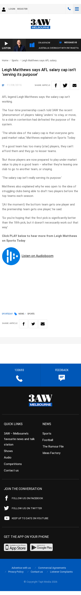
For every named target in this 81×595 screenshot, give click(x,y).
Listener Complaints (61, 571)
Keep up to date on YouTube (30, 518)
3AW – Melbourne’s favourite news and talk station (19, 439)
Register (22, 9)
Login (12, 9)
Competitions (13, 464)
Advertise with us (21, 567)
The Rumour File (53, 446)
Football (47, 440)
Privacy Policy (15, 571)
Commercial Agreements (52, 567)
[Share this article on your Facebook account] (55, 85)
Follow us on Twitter (27, 508)
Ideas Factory (51, 453)
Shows (8, 451)
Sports (15, 60)
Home (5, 60)
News (21, 314)
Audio (7, 457)
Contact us (11, 470)
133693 (69, 9)
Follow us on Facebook (27, 498)
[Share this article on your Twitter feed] (65, 85)
